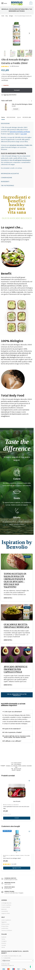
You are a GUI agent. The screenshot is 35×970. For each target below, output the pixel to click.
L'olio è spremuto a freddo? (13, 732)
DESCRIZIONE (11, 117)
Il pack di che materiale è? (12, 728)
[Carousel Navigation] (29, 101)
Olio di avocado (17, 769)
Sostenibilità (4, 911)
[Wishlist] (29, 780)
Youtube (3, 945)
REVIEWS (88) (27, 117)
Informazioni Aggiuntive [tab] (10, 174)
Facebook (3, 937)
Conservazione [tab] (6, 178)
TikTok (3, 948)
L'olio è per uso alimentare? (13, 711)
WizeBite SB (11, 966)
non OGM (24, 134)
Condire (19, 766)
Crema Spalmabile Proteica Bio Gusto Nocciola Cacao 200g (16, 807)
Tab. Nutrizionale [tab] (7, 185)
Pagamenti (4, 922)
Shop (6, 16)
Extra (3, 117)
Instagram (4, 941)
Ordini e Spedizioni (6, 920)
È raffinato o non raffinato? (12, 741)
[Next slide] (29, 33)
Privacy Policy (4, 926)
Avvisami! (17, 90)
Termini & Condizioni (6, 931)
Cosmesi (24, 766)
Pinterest (3, 943)
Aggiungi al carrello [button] (16, 868)
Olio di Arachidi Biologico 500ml (22, 104)
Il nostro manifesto (6, 905)
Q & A (19, 117)
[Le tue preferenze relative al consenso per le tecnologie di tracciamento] (30, 966)
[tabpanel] (17, 149)
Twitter (3, 939)
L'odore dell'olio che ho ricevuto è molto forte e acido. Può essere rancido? (17, 736)
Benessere (4, 909)
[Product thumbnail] (6, 106)
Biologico (11, 16)
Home (2, 16)
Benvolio (15, 766)
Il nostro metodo (5, 907)
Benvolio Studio (7, 805)
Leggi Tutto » (8, 597)
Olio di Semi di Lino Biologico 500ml (12, 858)
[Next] (31, 101)
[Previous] (29, 101)
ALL (12, 766)
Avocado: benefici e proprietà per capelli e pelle (15, 669)
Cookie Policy (4, 928)
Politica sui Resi (5, 924)
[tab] (3, 117)
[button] (30, 3)
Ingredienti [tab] (5, 182)
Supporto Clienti (5, 913)
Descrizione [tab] (5, 123)
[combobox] (17, 960)
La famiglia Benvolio (6, 903)
